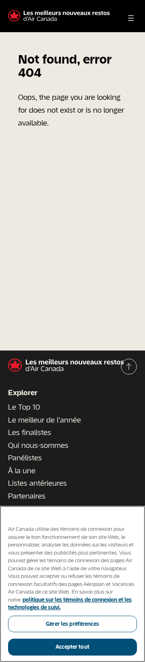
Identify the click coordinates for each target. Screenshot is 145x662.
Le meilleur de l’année (44, 420)
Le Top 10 (24, 407)
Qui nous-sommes (38, 445)
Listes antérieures (37, 483)
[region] (72, 584)
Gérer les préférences (72, 623)
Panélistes (25, 457)
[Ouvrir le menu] (131, 18)
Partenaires (27, 496)
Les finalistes (29, 432)
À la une (21, 470)
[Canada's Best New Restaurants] (59, 16)
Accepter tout (72, 646)
